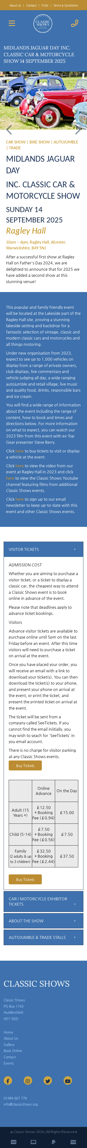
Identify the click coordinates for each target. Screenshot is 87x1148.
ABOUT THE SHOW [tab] (26, 920)
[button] (8, 125)
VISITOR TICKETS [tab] (24, 549)
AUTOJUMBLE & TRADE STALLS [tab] (37, 937)
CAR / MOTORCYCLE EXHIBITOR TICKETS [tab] (38, 901)
